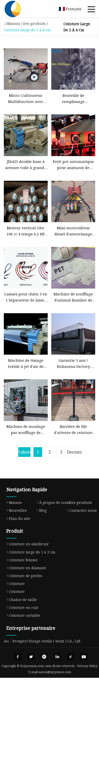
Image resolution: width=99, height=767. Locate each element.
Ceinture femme (23, 560)
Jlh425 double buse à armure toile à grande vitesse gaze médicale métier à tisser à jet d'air (25, 165)
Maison (13, 23)
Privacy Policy (87, 666)
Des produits (34, 23)
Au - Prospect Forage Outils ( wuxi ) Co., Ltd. (42, 641)
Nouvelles (18, 510)
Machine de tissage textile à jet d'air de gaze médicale (26, 363)
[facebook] (18, 656)
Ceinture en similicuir (29, 544)
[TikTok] (70, 656)
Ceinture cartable (24, 615)
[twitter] (31, 656)
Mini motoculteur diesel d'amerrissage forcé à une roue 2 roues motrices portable (73, 231)
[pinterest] (44, 656)
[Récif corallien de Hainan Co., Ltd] (19, 9)
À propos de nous (54, 502)
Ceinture (17, 583)
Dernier (74, 452)
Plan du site (19, 518)
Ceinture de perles (25, 575)
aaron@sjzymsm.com (55, 672)
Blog (43, 510)
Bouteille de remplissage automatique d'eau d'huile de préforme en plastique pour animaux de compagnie (73, 98)
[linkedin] (57, 656)
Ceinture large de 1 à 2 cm (32, 552)
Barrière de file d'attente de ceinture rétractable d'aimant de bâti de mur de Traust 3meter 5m (73, 429)
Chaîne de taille (23, 599)
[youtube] (84, 656)
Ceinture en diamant (27, 567)
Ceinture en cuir (24, 607)
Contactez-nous (83, 510)
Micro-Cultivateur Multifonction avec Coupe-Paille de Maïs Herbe (25, 98)
